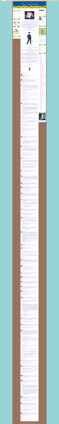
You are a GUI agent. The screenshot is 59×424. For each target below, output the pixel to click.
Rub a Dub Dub (41, 92)
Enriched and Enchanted (42, 89)
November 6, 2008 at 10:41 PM (26, 415)
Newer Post (22, 417)
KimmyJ (23, 192)
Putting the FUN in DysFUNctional (25, 336)
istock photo (40, 50)
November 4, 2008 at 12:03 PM (26, 394)
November (41, 61)
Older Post (37, 417)
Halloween (27, 66)
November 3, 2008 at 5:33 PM (26, 270)
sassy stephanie (24, 98)
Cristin (23, 169)
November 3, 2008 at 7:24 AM (26, 122)
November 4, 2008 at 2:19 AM (26, 346)
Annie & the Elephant (42, 99)
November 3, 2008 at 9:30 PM (26, 311)
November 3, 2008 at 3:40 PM (26, 245)
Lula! (22, 116)
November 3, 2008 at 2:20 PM (26, 224)
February (41, 108)
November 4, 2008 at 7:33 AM (26, 363)
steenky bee (23, 208)
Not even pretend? (23, 10)
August (41, 103)
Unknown (23, 127)
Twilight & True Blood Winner (43, 83)
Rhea (42, 17)
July (40, 104)
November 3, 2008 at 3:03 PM (26, 229)
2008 (40, 59)
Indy (22, 374)
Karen (23, 329)
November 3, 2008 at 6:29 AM (26, 90)
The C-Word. (41, 70)
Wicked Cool (41, 100)
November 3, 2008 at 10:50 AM (26, 173)
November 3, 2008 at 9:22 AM (26, 143)
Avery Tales (23, 290)
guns (25, 66)
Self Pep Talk (41, 90)
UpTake (40, 81)
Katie (22, 280)
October (41, 101)
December (41, 60)
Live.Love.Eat (23, 402)
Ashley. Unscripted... (24, 198)
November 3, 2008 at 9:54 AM (26, 155)
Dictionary (40, 47)
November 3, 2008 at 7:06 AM (26, 96)
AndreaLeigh (23, 323)
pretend (30, 66)
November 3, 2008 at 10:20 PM (26, 315)
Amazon (40, 46)
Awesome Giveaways (42, 74)
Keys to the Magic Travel (24, 145)
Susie (22, 243)
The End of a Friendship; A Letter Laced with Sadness (42, 78)
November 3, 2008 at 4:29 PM (26, 263)
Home (29, 417)
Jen (22, 285)
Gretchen (23, 216)
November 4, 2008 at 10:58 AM (26, 382)
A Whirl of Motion (41, 91)
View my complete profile (42, 23)
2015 (40, 54)
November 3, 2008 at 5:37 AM (26, 77)
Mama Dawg (23, 135)
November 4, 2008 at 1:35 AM (26, 342)
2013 (40, 55)
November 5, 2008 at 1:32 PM (26, 410)
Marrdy (23, 296)
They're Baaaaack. (42, 84)
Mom (22, 212)
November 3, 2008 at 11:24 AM (26, 184)
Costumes (24, 66)
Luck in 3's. (41, 88)
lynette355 (23, 303)
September (41, 102)
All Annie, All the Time (42, 82)
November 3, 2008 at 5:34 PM (26, 274)
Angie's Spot (23, 258)
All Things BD (23, 102)
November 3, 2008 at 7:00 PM (26, 288)
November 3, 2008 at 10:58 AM (26, 180)
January (41, 109)
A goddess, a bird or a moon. (43, 75)
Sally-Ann (23, 84)
